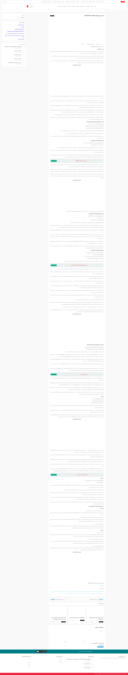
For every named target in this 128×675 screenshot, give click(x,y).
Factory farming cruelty (19, 29)
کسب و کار (68, 6)
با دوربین (101, 586)
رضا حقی (97, 44)
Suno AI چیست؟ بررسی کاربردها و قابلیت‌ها (77, 617)
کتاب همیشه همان (21, 25)
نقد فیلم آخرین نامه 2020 (17, 54)
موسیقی (78, 6)
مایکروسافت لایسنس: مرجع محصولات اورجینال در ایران (15, 33)
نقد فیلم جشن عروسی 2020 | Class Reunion (14, 62)
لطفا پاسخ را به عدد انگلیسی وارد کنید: (97, 643)
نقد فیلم (92, 6)
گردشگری (64, 6)
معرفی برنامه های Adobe (81, 591)
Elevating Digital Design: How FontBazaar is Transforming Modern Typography (12, 46)
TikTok (86, 450)
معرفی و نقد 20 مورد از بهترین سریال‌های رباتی (92, 1)
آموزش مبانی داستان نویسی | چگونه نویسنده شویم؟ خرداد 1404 (77, 1)
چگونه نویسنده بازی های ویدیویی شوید (90, 591)
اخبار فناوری (119, 10)
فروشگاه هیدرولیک (21, 39)
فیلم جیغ (98, 591)
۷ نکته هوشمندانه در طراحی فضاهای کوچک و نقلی (71, 591)
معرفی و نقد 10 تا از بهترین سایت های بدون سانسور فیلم (106, 1)
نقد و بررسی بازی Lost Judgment (60, 599)
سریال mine (102, 591)
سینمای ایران (82, 6)
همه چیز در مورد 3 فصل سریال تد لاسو (63, 1)
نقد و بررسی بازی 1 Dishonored (86, 593)
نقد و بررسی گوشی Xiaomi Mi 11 (94, 599)
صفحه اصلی (123, 10)
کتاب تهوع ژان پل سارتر (78, 593)
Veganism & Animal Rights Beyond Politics (15, 31)
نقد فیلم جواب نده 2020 (18, 50)
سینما (95, 6)
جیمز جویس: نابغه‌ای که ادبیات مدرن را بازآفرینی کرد (50, 1)
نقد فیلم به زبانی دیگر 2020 (17, 58)
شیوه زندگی (60, 6)
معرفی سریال (88, 6)
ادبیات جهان (73, 6)
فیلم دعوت (93, 593)
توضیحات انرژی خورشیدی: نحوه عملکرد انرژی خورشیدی (66, 593)
